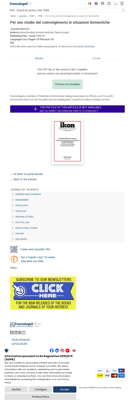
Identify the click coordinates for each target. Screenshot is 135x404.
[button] (89, 4)
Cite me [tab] (96, 58)
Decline (16, 389)
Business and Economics (28, 194)
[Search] (123, 10)
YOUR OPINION (20, 339)
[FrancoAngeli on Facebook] (12, 333)
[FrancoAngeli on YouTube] (23, 333)
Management (22, 200)
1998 (40, 16)
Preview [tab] (39, 58)
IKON (32, 16)
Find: (12, 10)
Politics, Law (22, 222)
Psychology (21, 205)
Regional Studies (24, 217)
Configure (40, 389)
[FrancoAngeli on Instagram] (19, 333)
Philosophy (21, 239)
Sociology (20, 211)
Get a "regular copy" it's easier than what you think (38, 259)
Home (12, 16)
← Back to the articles (23, 179)
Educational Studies (26, 228)
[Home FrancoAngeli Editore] (21, 4)
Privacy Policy (40, 396)
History (19, 234)
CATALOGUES (19, 343)
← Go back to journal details (26, 174)
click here (90, 46)
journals (22, 16)
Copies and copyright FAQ (35, 249)
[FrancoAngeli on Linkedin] (15, 333)
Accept (64, 389)
